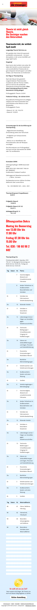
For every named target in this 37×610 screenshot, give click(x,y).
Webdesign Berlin (30, 605)
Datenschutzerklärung (27, 604)
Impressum (6, 604)
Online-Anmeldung (18, 597)
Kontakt (17, 604)
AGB (12, 604)
